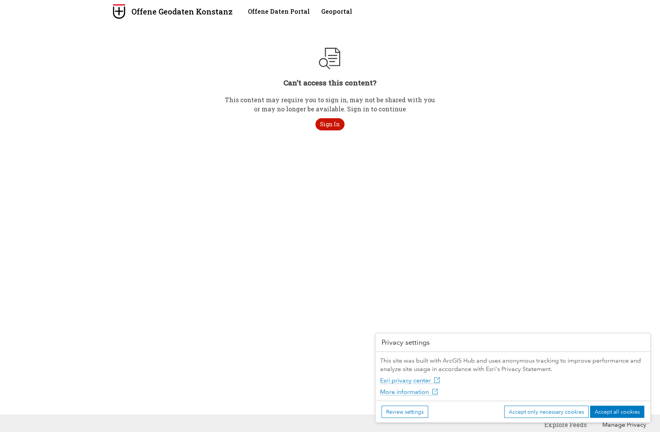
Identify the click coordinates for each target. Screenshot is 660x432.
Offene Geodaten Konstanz (182, 11)
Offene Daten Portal (279, 11)
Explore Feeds (565, 425)
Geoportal (336, 11)
